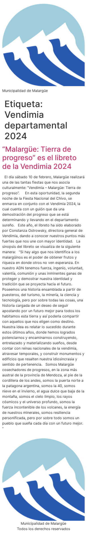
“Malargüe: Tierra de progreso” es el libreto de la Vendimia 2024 (39, 158)
